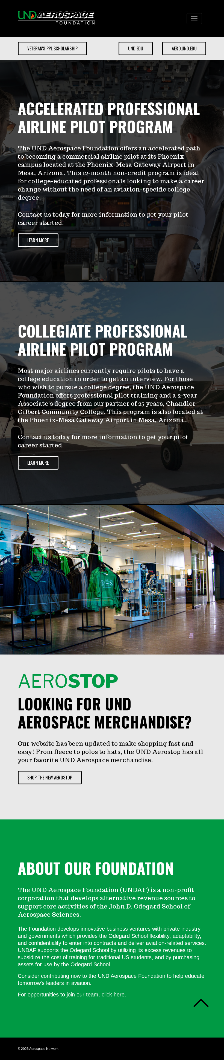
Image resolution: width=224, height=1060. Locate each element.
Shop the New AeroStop (49, 777)
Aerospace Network (43, 1049)
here (119, 995)
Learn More (38, 240)
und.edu (135, 48)
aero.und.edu (184, 48)
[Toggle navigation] (194, 18)
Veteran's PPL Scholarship (52, 48)
